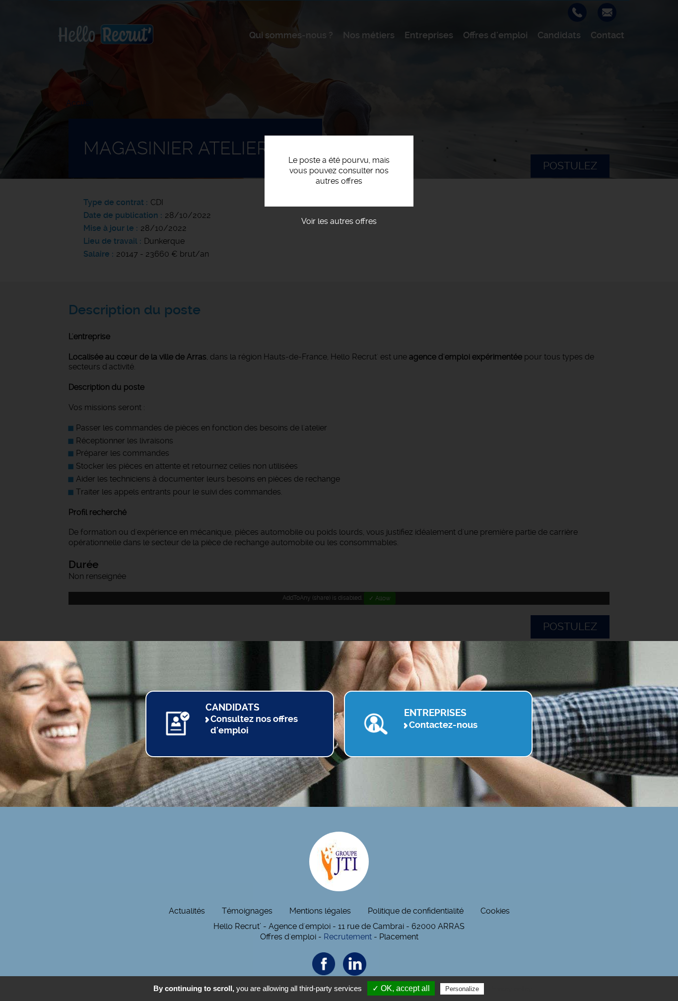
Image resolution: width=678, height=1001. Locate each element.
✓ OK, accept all (401, 988)
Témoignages (247, 911)
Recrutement (348, 936)
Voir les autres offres (339, 221)
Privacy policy (510, 989)
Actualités (187, 911)
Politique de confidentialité (416, 911)
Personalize (462, 989)
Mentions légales (320, 911)
